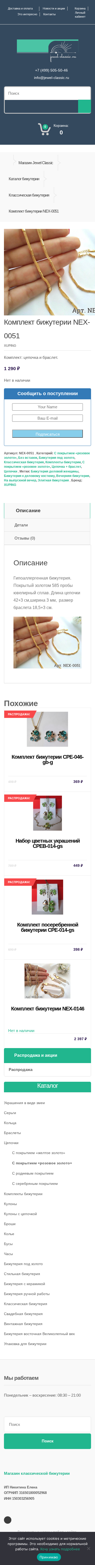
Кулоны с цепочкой (20, 1214)
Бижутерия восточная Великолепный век (39, 1334)
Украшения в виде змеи (24, 1103)
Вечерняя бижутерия (72, 476)
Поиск (48, 1441)
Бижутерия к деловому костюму (29, 476)
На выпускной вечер (20, 480)
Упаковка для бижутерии (25, 1344)
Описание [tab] (28, 510)
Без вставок (27, 458)
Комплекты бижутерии (63, 462)
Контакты (49, 14)
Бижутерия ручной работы (27, 1294)
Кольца (10, 1123)
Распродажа (20, 1069)
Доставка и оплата (20, 8)
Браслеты (12, 1133)
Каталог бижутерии (24, 179)
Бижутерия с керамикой (24, 1284)
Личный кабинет (80, 14)
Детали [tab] (21, 525)
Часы (8, 1254)
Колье (9, 1234)
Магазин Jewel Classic (35, 162)
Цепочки (10, 471)
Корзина (80, 8)
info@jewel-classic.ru (51, 78)
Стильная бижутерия (22, 1274)
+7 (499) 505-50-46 (51, 70)
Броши (10, 1224)
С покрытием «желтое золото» (38, 1153)
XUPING (10, 485)
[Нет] (88, 1548)
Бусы (8, 1244)
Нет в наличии (47, 1023)
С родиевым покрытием (33, 1173)
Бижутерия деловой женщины (54, 471)
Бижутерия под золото (56, 458)
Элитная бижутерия (53, 480)
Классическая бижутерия (29, 195)
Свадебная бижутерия (23, 1314)
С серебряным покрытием (35, 1183)
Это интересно (27, 14)
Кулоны (10, 1204)
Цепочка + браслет (66, 467)
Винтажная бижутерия (23, 1324)
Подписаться (48, 434)
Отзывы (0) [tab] (25, 538)
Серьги (10, 1113)
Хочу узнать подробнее (60, 1549)
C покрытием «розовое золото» (42, 1163)
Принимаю (49, 1557)
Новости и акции (54, 8)
